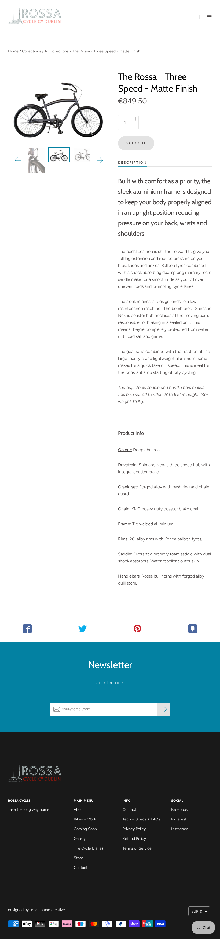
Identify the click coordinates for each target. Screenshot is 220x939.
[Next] (100, 160)
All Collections (57, 51)
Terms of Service (137, 848)
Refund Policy (134, 838)
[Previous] (18, 160)
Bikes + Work (85, 819)
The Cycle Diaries (89, 848)
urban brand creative (47, 910)
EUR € (196, 911)
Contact (80, 867)
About (79, 809)
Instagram (179, 829)
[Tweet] (82, 628)
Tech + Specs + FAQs (141, 819)
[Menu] (205, 16)
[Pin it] (137, 628)
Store (78, 858)
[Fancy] (192, 628)
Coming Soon (85, 829)
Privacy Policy (134, 829)
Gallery (80, 838)
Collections (31, 51)
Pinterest (178, 819)
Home (13, 51)
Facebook (179, 809)
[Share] (27, 628)
